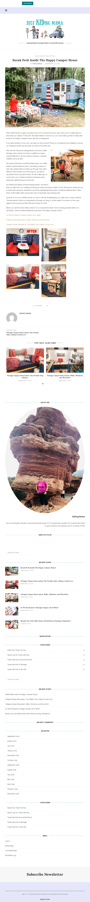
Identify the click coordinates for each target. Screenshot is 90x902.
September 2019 (13, 765)
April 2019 (10, 784)
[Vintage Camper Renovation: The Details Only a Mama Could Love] (25, 360)
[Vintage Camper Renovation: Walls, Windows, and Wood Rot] (65, 360)
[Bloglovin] (80, 10)
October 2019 (12, 760)
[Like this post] (48, 305)
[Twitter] (69, 10)
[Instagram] (71, 10)
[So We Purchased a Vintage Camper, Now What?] (11, 611)
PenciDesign (64, 894)
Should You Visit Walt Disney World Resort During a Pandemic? (46, 621)
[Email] (78, 10)
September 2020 (13, 736)
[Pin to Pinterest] (55, 305)
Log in (7, 841)
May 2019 (10, 779)
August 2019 (11, 770)
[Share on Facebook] (51, 305)
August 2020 (11, 741)
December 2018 (13, 794)
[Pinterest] (73, 10)
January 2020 (12, 751)
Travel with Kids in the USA (46, 669)
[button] (35, 3)
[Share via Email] (57, 305)
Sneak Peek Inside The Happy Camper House (38, 568)
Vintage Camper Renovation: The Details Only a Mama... (25, 377)
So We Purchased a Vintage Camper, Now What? (39, 608)
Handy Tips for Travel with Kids (46, 655)
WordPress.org (10, 855)
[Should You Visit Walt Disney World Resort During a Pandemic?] (11, 624)
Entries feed (9, 846)
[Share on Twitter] (53, 305)
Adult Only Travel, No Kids (46, 650)
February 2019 (12, 789)
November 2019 (13, 755)
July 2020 (10, 746)
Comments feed (11, 850)
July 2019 (10, 775)
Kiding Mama (37, 63)
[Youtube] (76, 10)
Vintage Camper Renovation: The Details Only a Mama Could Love (47, 581)
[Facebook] (66, 10)
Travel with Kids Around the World (46, 660)
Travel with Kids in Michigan (46, 664)
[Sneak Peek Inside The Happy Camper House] (11, 571)
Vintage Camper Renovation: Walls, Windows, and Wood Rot (45, 3)
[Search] (84, 10)
